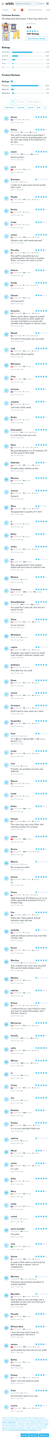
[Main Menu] (2, 4)
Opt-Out (33, 1435)
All (13, 101)
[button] (37, 3)
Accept (24, 1435)
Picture (21, 101)
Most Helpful (33, 101)
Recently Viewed (35, 10)
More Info (44, 1435)
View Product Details (36, 39)
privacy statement (9, 1422)
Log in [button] (41, 3)
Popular (5, 10)
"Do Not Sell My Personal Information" (23, 1430)
